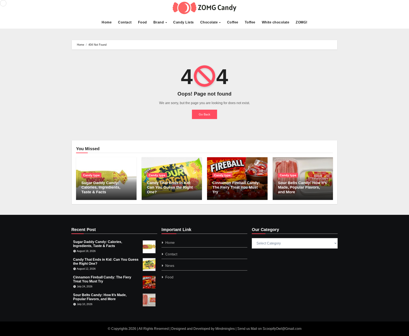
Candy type (91, 175)
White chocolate (275, 22)
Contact (125, 22)
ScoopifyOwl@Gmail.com (282, 328)
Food (142, 22)
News (170, 266)
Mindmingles (225, 328)
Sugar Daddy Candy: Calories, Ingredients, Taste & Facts (100, 187)
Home (107, 22)
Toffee (250, 22)
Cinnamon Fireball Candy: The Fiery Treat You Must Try (236, 187)
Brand (159, 22)
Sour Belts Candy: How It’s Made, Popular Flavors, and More (302, 187)
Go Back (204, 114)
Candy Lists (183, 22)
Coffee (232, 22)
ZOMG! (301, 22)
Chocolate (209, 22)
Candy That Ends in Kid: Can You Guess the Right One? (170, 187)
